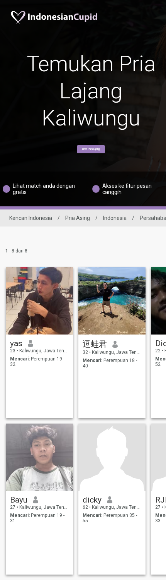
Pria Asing (77, 218)
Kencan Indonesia (30, 218)
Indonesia (115, 218)
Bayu (18, 499)
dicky (92, 499)
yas (16, 343)
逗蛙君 (95, 344)
